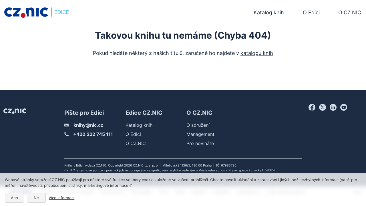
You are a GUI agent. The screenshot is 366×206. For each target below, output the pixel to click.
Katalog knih (269, 12)
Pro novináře (200, 143)
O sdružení (198, 125)
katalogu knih (256, 53)
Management (200, 134)
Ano (14, 197)
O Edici (311, 12)
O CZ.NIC (349, 12)
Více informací (61, 197)
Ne (36, 197)
